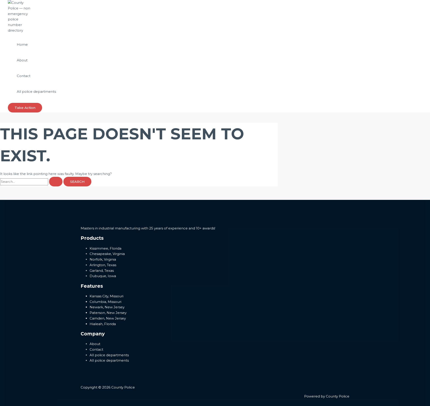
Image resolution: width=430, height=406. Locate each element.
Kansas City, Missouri (106, 296)
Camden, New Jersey (108, 318)
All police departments (36, 91)
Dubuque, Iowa (103, 276)
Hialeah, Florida (103, 324)
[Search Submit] (55, 181)
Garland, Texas (102, 270)
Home (22, 44)
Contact (23, 76)
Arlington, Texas (103, 265)
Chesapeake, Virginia (107, 254)
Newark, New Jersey (107, 307)
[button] (25, 107)
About (22, 60)
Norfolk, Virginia (103, 259)
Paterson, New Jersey (108, 313)
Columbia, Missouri (105, 302)
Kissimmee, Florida (105, 248)
